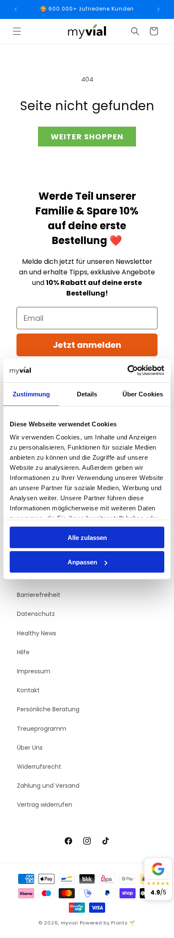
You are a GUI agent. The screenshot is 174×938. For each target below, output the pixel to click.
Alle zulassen (87, 537)
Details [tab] (87, 393)
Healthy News (36, 633)
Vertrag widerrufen (44, 804)
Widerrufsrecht (39, 766)
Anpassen (82, 562)
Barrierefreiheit (38, 595)
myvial (69, 922)
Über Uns (30, 747)
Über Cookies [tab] (142, 393)
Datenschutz (36, 614)
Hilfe (23, 652)
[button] (17, 31)
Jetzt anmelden (87, 345)
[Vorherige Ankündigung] (15, 9)
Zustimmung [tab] (31, 393)
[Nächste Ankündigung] (158, 9)
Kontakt (28, 690)
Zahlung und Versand (48, 785)
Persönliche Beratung (48, 709)
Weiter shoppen (87, 136)
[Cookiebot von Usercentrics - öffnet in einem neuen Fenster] (127, 370)
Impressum (33, 671)
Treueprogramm (41, 728)
